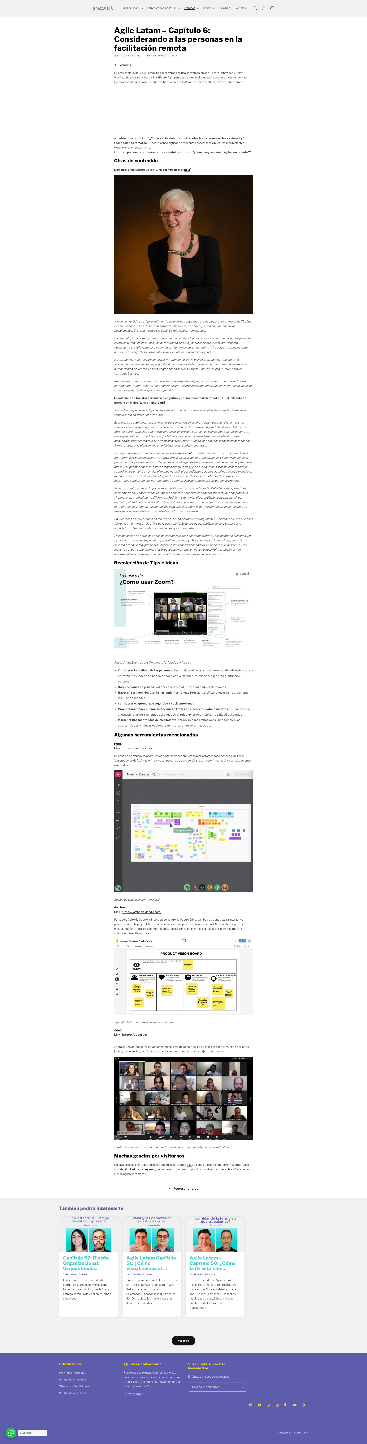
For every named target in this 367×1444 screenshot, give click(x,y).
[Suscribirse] (242, 1387)
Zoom (118, 1030)
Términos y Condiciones (74, 1386)
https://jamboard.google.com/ (142, 911)
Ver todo (183, 1341)
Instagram (146, 1169)
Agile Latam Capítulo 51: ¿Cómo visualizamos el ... (151, 1263)
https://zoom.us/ (135, 1034)
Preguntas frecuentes (72, 1373)
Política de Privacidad (72, 1380)
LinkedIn (131, 1169)
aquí (187, 169)
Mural (118, 743)
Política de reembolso (73, 1393)
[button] (131, 8)
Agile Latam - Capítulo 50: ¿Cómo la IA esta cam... (213, 1263)
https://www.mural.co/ (137, 748)
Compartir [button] (125, 65)
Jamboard (121, 907)
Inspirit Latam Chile (296, 1432)
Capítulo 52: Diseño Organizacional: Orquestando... (86, 1263)
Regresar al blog (186, 1188)
